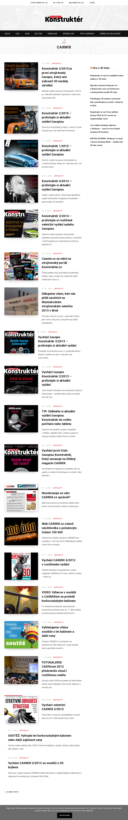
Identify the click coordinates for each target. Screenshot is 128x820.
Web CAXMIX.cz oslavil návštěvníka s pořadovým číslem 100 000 (59, 528)
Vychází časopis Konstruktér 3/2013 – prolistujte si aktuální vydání (57, 341)
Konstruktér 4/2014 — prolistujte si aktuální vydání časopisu (57, 185)
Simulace (52, 34)
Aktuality (56, 63)
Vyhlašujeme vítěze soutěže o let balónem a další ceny (58, 632)
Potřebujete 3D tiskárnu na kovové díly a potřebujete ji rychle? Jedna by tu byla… (106, 102)
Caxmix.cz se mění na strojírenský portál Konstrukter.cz (56, 263)
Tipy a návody (87, 34)
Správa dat (68, 34)
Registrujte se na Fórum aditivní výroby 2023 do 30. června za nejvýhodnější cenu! (104, 115)
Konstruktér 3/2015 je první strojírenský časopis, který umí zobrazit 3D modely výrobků (57, 77)
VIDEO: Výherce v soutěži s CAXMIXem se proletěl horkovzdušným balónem (59, 596)
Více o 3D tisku (101, 67)
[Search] (64, 40)
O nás (92, 3)
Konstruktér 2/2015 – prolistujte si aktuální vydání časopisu (56, 117)
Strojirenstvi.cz (39, 3)
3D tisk (38, 34)
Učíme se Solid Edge (110, 34)
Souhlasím (65, 815)
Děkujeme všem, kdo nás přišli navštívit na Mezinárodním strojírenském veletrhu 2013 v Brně (59, 302)
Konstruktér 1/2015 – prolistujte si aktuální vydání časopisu (56, 150)
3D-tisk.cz (58, 3)
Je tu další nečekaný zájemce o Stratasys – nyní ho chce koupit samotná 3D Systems (105, 128)
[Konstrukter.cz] (64, 18)
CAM (27, 34)
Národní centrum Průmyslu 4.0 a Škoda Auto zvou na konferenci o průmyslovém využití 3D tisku (104, 88)
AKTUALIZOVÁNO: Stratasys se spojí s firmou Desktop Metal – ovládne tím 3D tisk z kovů (106, 141)
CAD (18, 34)
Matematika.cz (76, 3)
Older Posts (13, 792)
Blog (7, 34)
